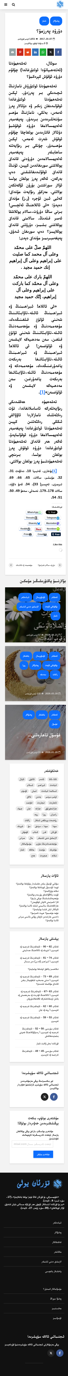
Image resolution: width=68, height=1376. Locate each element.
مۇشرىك (53, 849)
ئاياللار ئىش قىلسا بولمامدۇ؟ (46, 909)
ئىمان (34, 790)
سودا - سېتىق (41, 826)
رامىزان (54, 814)
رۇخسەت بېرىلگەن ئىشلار (46, 820)
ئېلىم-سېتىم (51, 796)
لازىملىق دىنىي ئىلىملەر (28, 606)
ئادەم (41, 779)
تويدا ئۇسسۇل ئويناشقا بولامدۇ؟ (44, 887)
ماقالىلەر (57, 1251)
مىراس (22, 837)
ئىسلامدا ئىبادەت (49, 790)
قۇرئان (54, 832)
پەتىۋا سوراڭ (55, 1298)
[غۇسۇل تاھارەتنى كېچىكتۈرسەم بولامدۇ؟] (35, 732)
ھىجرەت (43, 855)
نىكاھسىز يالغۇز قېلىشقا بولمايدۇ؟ (43, 968)
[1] (42, 391)
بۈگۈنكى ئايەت (51, 606)
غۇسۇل (54, 724)
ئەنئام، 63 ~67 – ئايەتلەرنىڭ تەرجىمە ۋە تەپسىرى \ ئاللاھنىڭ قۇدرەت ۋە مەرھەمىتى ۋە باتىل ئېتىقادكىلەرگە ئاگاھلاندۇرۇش (38, 995)
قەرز (44, 832)
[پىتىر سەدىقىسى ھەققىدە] (35, 673)
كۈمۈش (25, 832)
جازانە (38, 808)
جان (29, 808)
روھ (36, 814)
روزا (23, 665)
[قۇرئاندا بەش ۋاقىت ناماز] (35, 614)
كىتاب (35, 832)
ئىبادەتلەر (25, 597)
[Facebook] (54, 1097)
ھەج (33, 855)
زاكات (55, 674)
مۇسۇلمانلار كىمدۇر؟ (52, 1288)
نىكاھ (54, 855)
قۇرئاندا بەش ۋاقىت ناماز (47, 1043)
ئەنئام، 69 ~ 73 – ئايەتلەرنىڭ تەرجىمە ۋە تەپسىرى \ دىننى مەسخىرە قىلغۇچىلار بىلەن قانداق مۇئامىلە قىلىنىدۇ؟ (39, 980)
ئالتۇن (32, 779)
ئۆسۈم (24, 790)
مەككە (31, 849)
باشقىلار (26, 656)
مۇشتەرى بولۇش (43, 1154)
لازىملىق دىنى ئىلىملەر (47, 837)
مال (31, 837)
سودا (55, 826)
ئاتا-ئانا (53, 779)
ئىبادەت (53, 785)
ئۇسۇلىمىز (57, 1318)
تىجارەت (41, 802)
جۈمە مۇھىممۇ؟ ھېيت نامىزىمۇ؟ (44, 912)
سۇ (29, 826)
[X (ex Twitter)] (44, 1097)
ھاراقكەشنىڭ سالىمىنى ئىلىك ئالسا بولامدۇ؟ (39, 905)
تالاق (29, 796)
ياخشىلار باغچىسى (53, 1271)
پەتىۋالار (56, 20)
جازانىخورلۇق (51, 808)
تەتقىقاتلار (56, 1242)
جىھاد (19, 808)
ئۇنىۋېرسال (40, 597)
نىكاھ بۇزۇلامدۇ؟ (51, 890)
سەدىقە (43, 674)
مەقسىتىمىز (56, 1308)
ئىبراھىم (41, 785)
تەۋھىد (29, 802)
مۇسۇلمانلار (26, 843)
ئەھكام (54, 597)
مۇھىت (42, 849)
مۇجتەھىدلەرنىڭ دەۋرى (46, 843)
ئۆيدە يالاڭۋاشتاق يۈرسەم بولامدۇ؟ (43, 894)
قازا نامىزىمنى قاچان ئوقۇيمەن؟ (45, 901)
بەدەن (38, 796)
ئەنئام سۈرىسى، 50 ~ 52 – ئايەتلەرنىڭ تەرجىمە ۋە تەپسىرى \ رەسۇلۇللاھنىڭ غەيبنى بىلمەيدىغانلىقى (39, 1032)
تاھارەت (53, 802)
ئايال (22, 779)
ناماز (44, 20)
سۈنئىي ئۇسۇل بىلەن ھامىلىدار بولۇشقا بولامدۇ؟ (37, 883)
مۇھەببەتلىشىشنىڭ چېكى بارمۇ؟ (44, 898)
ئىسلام (30, 785)
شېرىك (20, 826)
